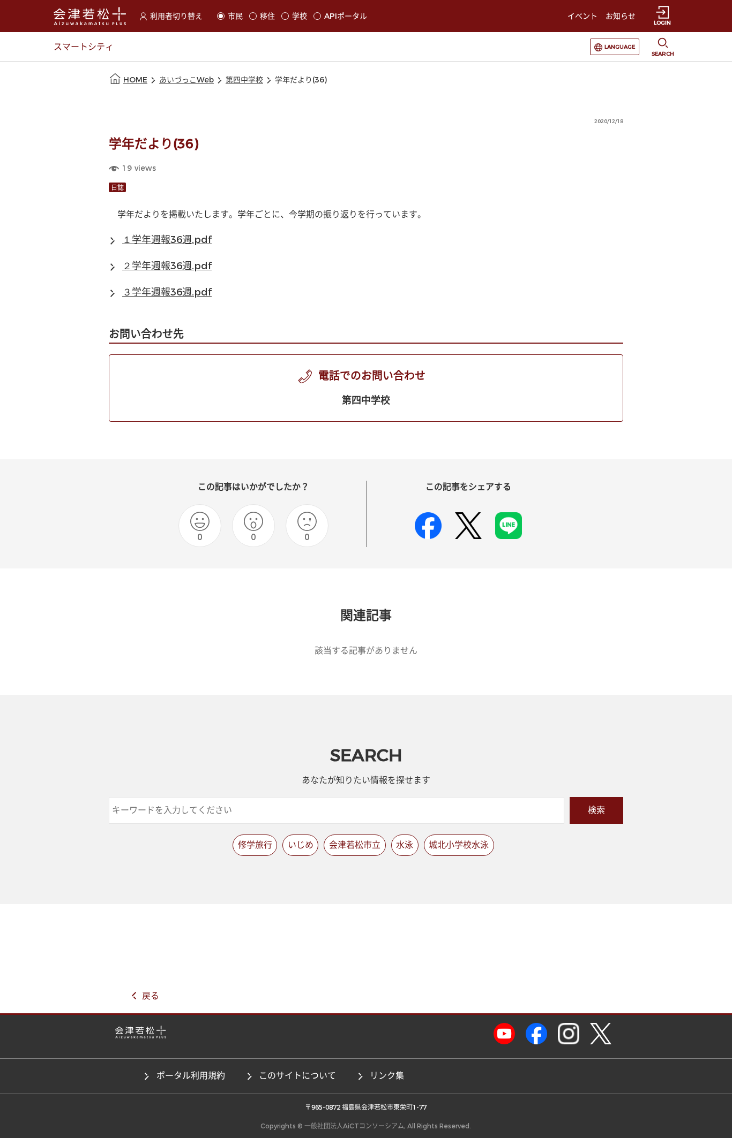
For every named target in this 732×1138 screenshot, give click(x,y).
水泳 (404, 845)
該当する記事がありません (366, 650)
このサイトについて (297, 1075)
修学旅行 (255, 845)
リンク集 (387, 1075)
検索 (596, 810)
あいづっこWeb (186, 80)
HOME (135, 80)
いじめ (300, 845)
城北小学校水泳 (459, 845)
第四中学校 (244, 80)
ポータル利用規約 (190, 1075)
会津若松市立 (354, 845)
